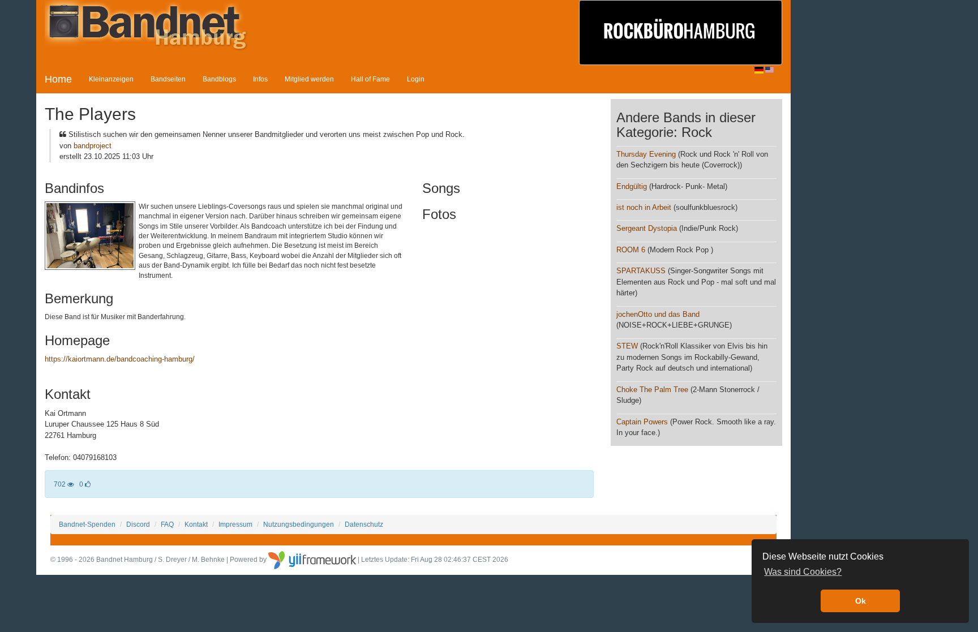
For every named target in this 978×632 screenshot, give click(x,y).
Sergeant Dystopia (646, 228)
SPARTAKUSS (641, 270)
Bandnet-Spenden (87, 524)
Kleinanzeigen (111, 79)
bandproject (92, 145)
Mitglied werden (309, 79)
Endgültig (631, 186)
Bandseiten (168, 79)
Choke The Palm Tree (652, 389)
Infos (260, 79)
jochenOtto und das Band (658, 314)
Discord (138, 524)
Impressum (235, 524)
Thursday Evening (646, 154)
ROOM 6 (630, 250)
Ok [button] (860, 600)
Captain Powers (642, 422)
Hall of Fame (370, 79)
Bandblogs (219, 79)
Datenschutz (364, 524)
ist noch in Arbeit (643, 207)
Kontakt (196, 524)
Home (58, 79)
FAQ (167, 524)
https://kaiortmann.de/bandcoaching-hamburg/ (120, 359)
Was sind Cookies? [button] (803, 572)
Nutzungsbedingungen (298, 524)
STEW (627, 346)
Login (415, 79)
